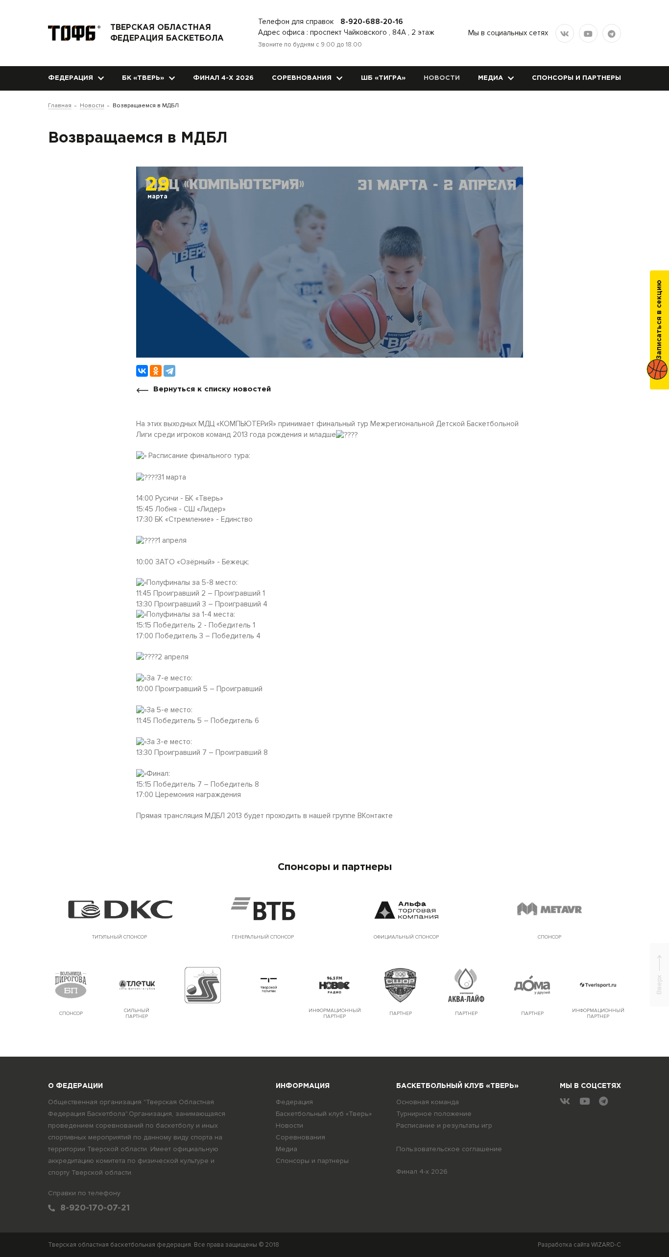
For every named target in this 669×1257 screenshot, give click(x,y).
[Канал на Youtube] (588, 33)
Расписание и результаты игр (444, 1125)
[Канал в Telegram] (611, 33)
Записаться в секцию (659, 320)
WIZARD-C (606, 1245)
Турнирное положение (434, 1114)
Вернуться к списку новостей (212, 389)
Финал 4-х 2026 (223, 78)
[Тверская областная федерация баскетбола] (74, 33)
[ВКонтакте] (142, 371)
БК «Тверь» (143, 78)
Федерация (70, 78)
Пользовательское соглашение (449, 1149)
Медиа (490, 78)
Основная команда (427, 1102)
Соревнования (302, 78)
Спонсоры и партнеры (576, 78)
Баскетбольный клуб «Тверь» (324, 1114)
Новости (442, 78)
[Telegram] (169, 371)
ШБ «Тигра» (383, 78)
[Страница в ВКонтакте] (564, 33)
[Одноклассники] (156, 371)
